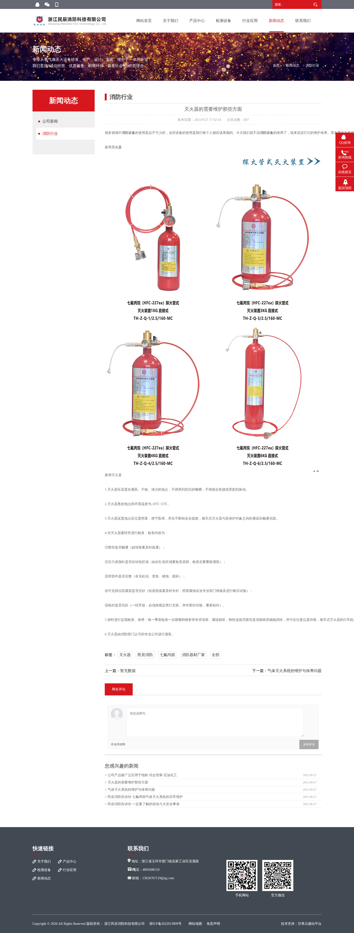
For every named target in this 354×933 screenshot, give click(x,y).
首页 (276, 65)
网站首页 (144, 21)
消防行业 (312, 65)
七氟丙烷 (167, 655)
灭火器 (116, 147)
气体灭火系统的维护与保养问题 (294, 671)
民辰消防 (145, 655)
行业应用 (250, 21)
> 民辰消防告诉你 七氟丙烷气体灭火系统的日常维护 (144, 797)
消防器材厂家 (193, 655)
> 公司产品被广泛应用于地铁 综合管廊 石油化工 (141, 775)
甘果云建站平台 (309, 924)
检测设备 (223, 21)
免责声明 (213, 924)
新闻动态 (276, 21)
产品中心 (197, 21)
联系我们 (303, 21)
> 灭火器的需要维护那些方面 (126, 782)
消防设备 (128, 133)
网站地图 (195, 924)
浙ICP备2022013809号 (165, 924)
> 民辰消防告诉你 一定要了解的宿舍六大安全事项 (142, 804)
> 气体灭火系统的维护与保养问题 (130, 789)
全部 (215, 655)
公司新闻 (50, 121)
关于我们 (170, 21)
